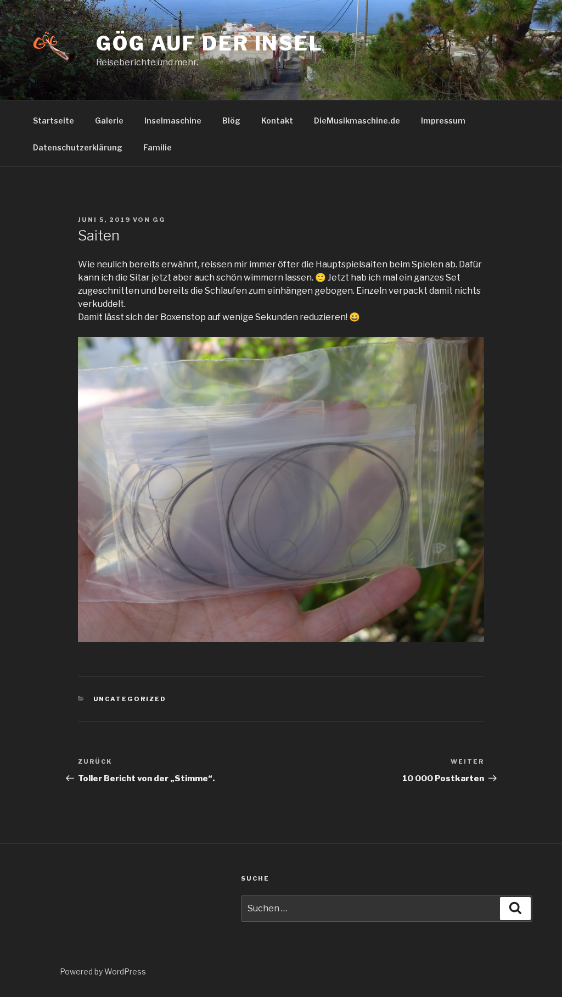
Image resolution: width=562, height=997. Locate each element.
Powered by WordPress (103, 971)
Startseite (53, 120)
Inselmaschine (172, 120)
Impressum (443, 120)
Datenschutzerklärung (77, 147)
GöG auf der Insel (209, 43)
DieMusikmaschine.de (357, 120)
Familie (157, 147)
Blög (231, 120)
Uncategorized (130, 699)
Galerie (109, 120)
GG (159, 219)
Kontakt (277, 120)
